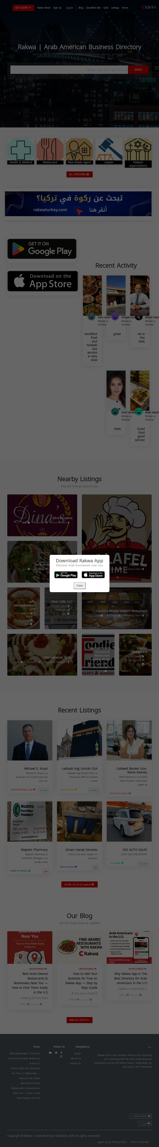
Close (79, 585)
